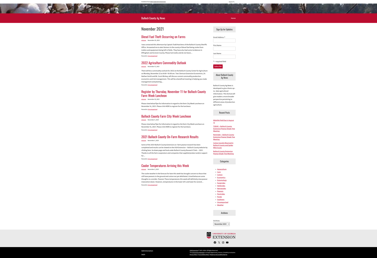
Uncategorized (152, 56)
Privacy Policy (194, 254)
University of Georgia (198, 252)
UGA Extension (194, 250)
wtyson (143, 40)
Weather (220, 205)
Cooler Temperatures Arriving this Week (165, 166)
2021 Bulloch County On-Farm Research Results (169, 137)
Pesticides (221, 194)
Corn (219, 172)
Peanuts (220, 191)
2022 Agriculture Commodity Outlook (163, 63)
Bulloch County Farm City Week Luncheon (166, 116)
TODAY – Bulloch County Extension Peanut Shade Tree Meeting (224, 128)
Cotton (219, 175)
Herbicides (221, 186)
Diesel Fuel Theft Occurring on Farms (163, 37)
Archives (216, 221)
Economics (221, 177)
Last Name (217, 53)
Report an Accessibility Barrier (218, 254)
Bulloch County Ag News (153, 18)
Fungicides (221, 183)
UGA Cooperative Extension (158, 1)
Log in (143, 254)
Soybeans (220, 200)
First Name (217, 45)
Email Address (219, 37)
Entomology (222, 180)
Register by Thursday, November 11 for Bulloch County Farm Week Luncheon (173, 94)
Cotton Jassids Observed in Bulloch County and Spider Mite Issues (223, 145)
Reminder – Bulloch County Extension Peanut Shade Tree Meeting (224, 137)
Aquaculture (221, 169)
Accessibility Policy (203, 254)
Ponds (219, 197)
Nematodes (221, 189)
